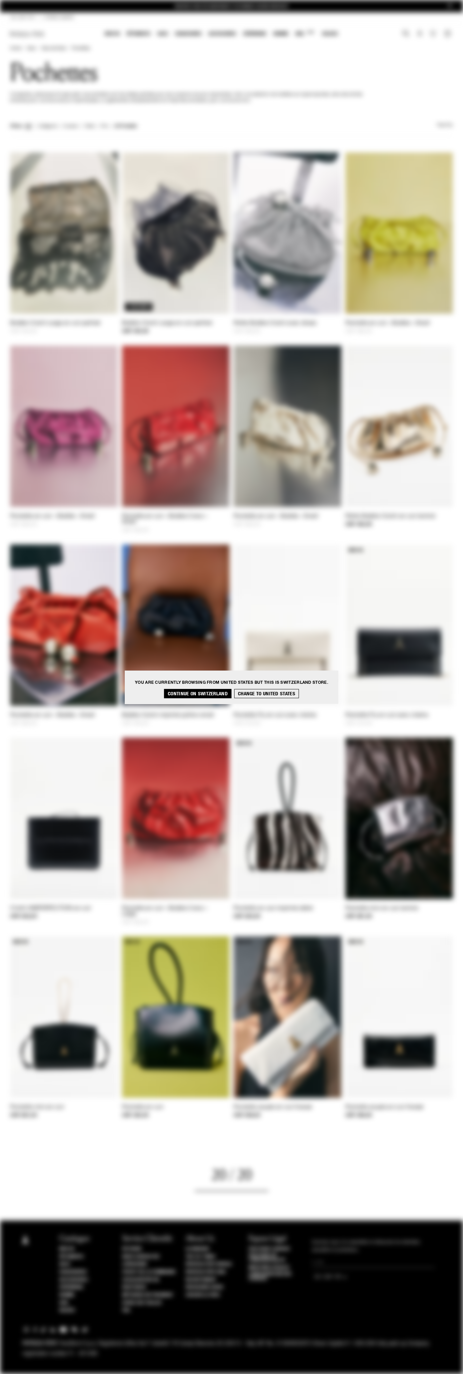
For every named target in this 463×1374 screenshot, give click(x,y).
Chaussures (188, 33)
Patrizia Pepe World (209, 1264)
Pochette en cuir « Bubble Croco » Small (165, 519)
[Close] (450, 6)
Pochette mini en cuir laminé (381, 908)
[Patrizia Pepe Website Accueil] (27, 34)
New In (112, 33)
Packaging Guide (205, 1287)
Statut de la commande (149, 1272)
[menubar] (221, 34)
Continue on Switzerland (198, 693)
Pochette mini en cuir (37, 1107)
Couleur (70, 126)
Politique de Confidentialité (267, 1258)
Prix (104, 126)
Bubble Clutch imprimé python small (168, 715)
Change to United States (266, 693)
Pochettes (81, 48)
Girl (304, 33)
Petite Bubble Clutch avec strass (275, 323)
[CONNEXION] (419, 34)
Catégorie (47, 126)
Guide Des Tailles (142, 1302)
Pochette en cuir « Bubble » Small (387, 323)
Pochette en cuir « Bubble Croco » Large (165, 911)
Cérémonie (254, 33)
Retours (132, 1249)
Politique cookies (269, 1249)
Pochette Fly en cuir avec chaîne (275, 715)
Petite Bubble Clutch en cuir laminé (390, 516)
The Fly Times (201, 1256)
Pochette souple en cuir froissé (273, 1107)
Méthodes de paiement (147, 1295)
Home (15, 48)
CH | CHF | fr (22, 17)
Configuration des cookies (270, 1276)
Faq (126, 1310)
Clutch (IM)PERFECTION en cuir (50, 908)
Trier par (444, 125)
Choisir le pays (203, 1295)
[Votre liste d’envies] (433, 35)
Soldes (330, 33)
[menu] (221, 34)
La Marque (198, 1249)
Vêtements (138, 33)
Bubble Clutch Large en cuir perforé (55, 323)
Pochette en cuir (143, 1107)
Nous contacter (140, 1256)
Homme (280, 33)
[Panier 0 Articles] (448, 34)
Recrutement (201, 1279)
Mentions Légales (269, 1267)
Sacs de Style (53, 48)
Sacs (162, 33)
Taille (90, 126)
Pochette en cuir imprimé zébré (273, 908)
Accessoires (222, 33)
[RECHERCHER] (405, 34)
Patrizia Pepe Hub (206, 1272)
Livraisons (134, 1264)
